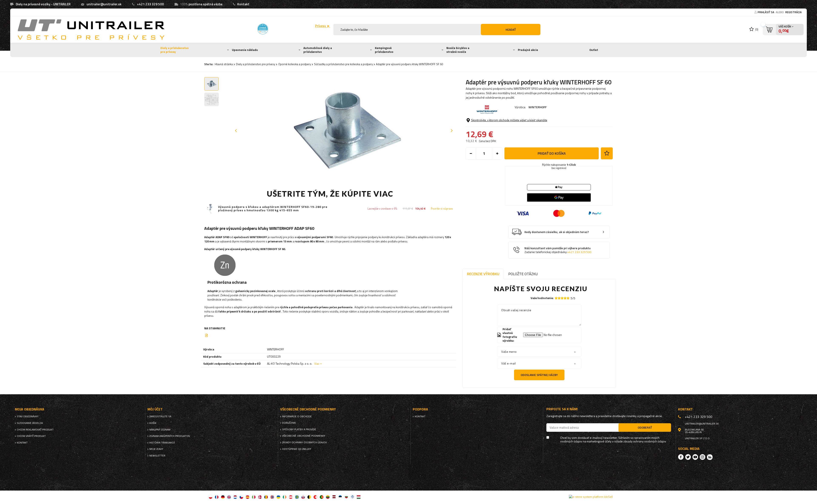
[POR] (322, 497)
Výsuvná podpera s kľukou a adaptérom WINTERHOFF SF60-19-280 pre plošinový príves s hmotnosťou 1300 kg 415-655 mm (272, 208)
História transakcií (162, 442)
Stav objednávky (28, 416)
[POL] (210, 497)
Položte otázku (523, 274)
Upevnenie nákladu (245, 50)
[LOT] (334, 497)
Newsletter (157, 455)
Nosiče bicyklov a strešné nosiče (457, 50)
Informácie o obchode (297, 416)
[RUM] (266, 497)
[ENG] (229, 497)
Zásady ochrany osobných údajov (304, 442)
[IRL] (284, 497)
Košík (152, 423)
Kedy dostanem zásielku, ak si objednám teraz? (556, 232)
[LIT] (328, 497)
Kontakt (243, 4)
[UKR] (278, 497)
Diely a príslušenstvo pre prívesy (174, 50)
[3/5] (562, 298)
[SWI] (315, 497)
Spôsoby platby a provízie (299, 429)
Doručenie (289, 423)
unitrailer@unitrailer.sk (104, 4)
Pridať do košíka (552, 153)
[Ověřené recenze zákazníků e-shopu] (262, 29)
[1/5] (556, 298)
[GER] (223, 497)
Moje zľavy (156, 449)
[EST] (340, 497)
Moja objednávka (29, 409)
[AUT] (291, 497)
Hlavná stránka (224, 64)
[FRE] (217, 497)
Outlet (593, 50)
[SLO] (303, 497)
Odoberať (645, 427)
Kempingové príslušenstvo (384, 50)
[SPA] (247, 497)
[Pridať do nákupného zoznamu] (607, 153)
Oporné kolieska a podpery (294, 64)
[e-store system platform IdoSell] (591, 497)
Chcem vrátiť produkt (31, 436)
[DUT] (235, 497)
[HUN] (359, 497)
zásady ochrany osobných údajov (644, 441)
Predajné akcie (528, 50)
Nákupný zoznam (159, 429)
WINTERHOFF (537, 107)
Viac (316, 363)
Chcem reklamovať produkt (35, 429)
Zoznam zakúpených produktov (169, 436)
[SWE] (297, 497)
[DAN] (260, 497)
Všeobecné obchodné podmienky (303, 436)
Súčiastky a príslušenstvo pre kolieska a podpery (343, 64)
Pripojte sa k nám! (562, 409)
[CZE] (241, 497)
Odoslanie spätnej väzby (539, 375)
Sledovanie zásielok (30, 423)
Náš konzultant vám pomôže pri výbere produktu (557, 250)
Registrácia (793, 12)
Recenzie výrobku (483, 274)
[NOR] (272, 497)
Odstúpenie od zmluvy (296, 449)
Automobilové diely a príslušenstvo (317, 50)
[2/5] (559, 298)
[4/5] (565, 298)
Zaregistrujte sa (160, 416)
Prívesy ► (322, 26)
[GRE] (352, 497)
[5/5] (568, 298)
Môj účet (155, 409)
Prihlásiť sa (766, 12)
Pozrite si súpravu (442, 208)
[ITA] (254, 497)
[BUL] (346, 497)
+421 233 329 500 (150, 4)
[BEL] (309, 497)
